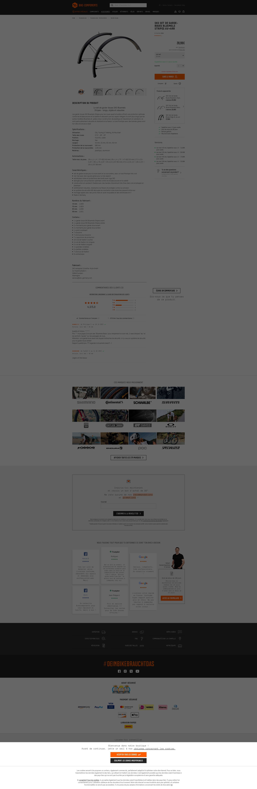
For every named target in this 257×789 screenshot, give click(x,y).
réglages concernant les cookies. (154, 748)
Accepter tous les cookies (127, 754)
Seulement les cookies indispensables (128, 760)
